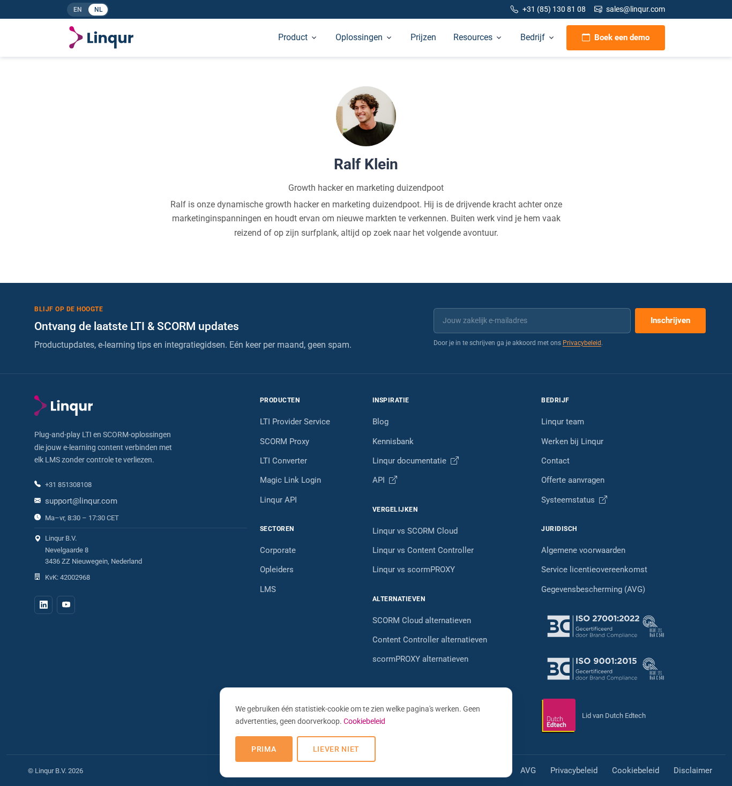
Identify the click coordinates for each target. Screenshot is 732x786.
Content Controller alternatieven (429, 640)
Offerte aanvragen (572, 480)
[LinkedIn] (43, 605)
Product (293, 37)
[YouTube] (66, 605)
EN (80, 11)
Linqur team (562, 421)
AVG (528, 770)
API (379, 480)
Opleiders (277, 569)
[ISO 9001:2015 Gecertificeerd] (619, 668)
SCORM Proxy (284, 441)
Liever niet (336, 749)
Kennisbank (393, 441)
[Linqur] (101, 37)
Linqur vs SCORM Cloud (415, 531)
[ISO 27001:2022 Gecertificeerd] (619, 626)
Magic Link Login (290, 480)
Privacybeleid (582, 343)
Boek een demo (621, 37)
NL (101, 11)
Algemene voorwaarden (583, 550)
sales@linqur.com (635, 9)
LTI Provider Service (295, 421)
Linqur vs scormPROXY (413, 569)
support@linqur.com (81, 501)
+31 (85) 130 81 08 (554, 9)
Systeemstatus (569, 500)
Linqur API (278, 500)
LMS (268, 589)
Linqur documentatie (410, 461)
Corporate (278, 550)
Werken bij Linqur (572, 441)
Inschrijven (670, 320)
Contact (555, 461)
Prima (264, 749)
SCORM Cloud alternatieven (421, 620)
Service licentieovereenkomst (594, 569)
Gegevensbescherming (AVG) (593, 589)
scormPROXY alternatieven (420, 659)
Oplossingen (359, 37)
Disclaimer (693, 770)
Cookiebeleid (635, 770)
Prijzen (423, 37)
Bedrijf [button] (532, 37)
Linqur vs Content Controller (423, 550)
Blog (380, 421)
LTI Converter (283, 461)
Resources (472, 37)
